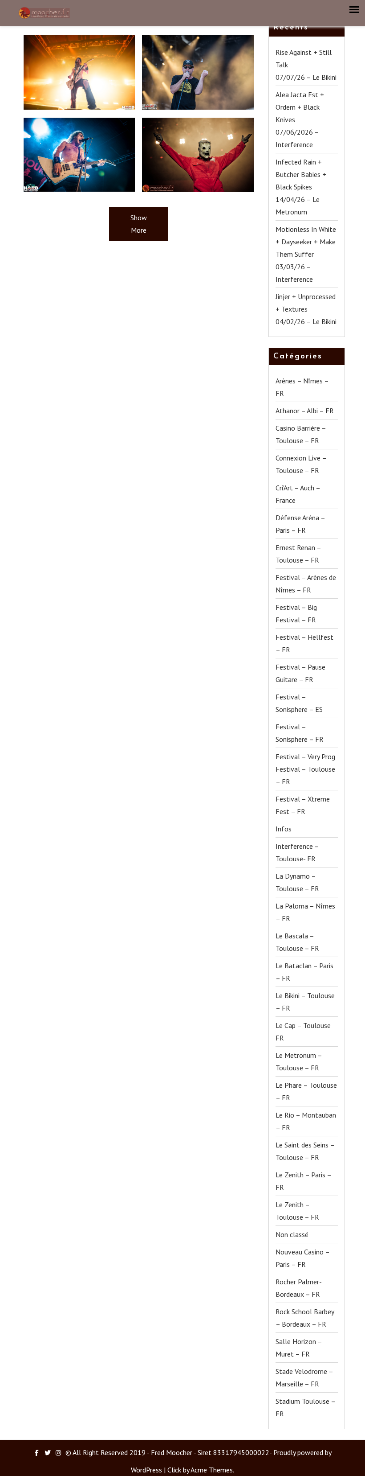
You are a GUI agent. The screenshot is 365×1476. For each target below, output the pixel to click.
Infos (284, 828)
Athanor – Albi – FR (305, 410)
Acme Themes (212, 1469)
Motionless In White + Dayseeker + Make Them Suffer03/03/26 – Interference (306, 254)
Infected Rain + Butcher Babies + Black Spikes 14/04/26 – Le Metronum (301, 186)
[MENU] (354, 10)
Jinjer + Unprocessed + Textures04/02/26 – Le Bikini (306, 309)
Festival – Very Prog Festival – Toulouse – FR (305, 769)
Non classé (292, 1234)
